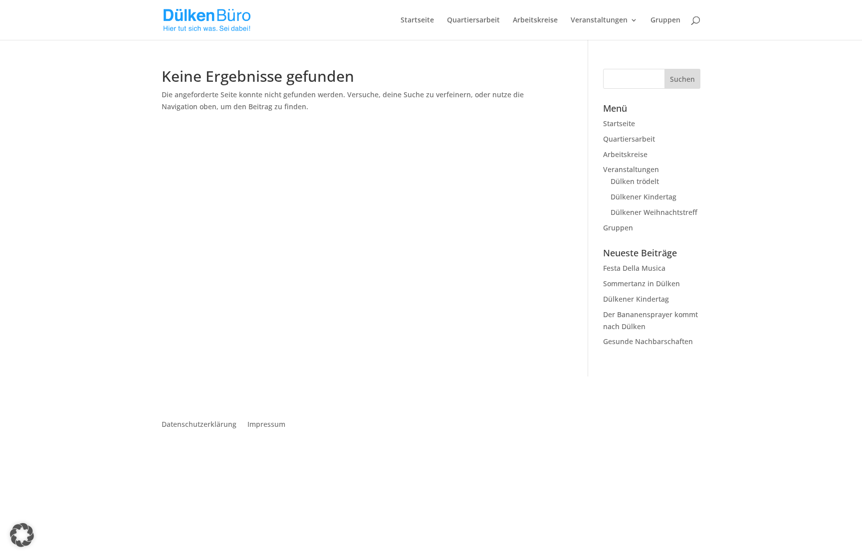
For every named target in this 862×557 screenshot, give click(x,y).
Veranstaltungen (599, 20)
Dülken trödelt (635, 181)
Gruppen (665, 20)
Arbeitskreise (535, 20)
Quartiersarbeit (473, 20)
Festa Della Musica (634, 268)
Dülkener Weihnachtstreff (654, 212)
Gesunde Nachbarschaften (648, 341)
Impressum (266, 425)
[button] (22, 535)
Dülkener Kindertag (643, 196)
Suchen (682, 79)
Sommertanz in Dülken (641, 283)
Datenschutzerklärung (199, 425)
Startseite (417, 20)
